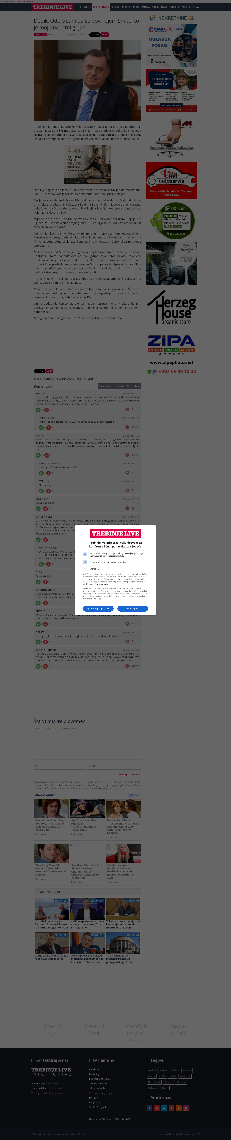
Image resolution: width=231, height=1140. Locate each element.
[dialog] (115, 570)
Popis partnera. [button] (102, 584)
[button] (115, 569)
